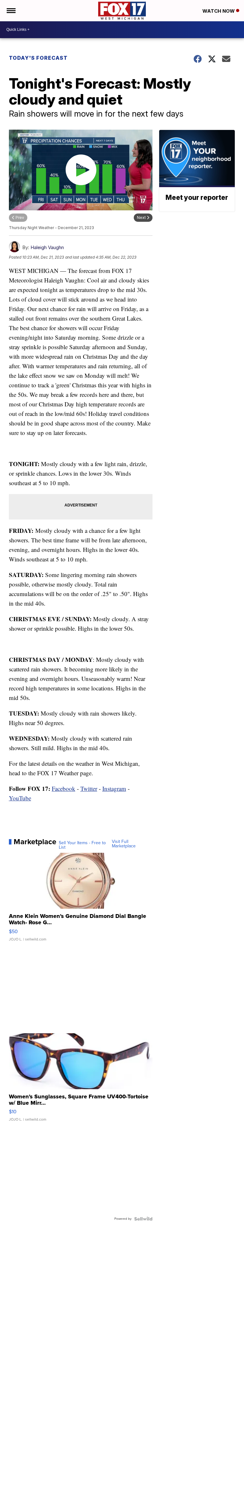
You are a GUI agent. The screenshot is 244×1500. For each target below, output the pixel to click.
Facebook (63, 788)
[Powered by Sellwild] (143, 1219)
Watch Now (219, 11)
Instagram (114, 788)
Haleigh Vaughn (47, 247)
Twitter (88, 788)
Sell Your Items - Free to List (82, 845)
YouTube (20, 798)
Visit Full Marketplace (124, 843)
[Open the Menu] (11, 10)
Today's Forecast (38, 58)
